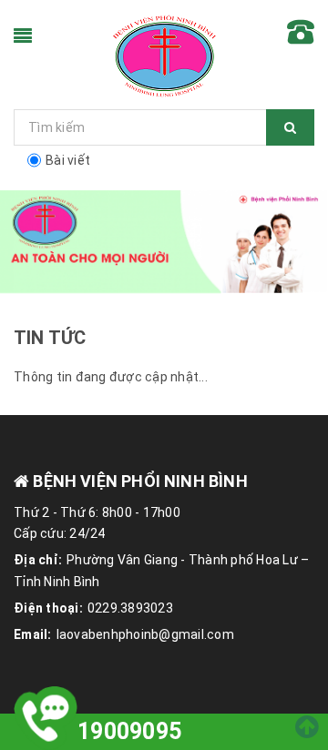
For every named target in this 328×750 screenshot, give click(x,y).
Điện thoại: (48, 608)
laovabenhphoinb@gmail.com (145, 634)
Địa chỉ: (38, 559)
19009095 (129, 731)
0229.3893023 (130, 608)
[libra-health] (164, 54)
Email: (33, 634)
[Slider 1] (164, 242)
